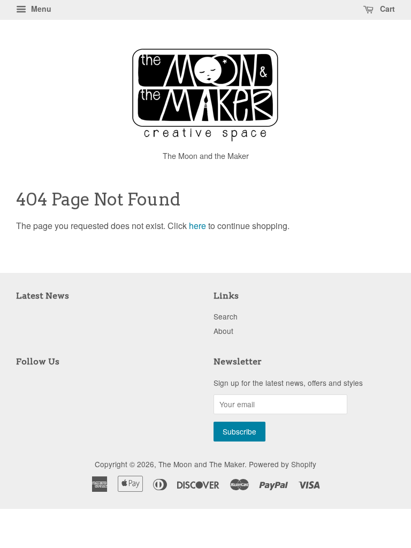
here (197, 225)
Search (226, 316)
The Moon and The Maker (201, 464)
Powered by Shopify (282, 464)
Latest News (42, 296)
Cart (386, 8)
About (223, 330)
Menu (40, 8)
